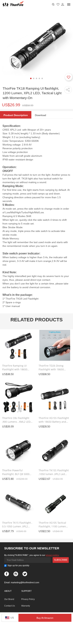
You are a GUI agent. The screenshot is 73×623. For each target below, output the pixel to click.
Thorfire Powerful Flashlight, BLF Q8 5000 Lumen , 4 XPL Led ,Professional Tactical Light (15, 472)
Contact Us (9, 606)
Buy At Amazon (44, 617)
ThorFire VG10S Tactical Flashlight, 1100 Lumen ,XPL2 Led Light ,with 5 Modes (52, 524)
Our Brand (9, 599)
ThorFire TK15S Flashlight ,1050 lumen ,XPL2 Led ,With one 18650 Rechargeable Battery (54, 472)
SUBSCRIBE (61, 560)
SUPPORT (26, 591)
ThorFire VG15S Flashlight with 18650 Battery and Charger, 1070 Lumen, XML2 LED (54, 420)
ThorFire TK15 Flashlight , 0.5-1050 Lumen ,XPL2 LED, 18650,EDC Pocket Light (17, 524)
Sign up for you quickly (18, 565)
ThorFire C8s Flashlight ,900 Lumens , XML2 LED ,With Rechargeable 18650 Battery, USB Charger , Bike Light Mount (16, 420)
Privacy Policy (28, 599)
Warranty (25, 606)
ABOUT (8, 591)
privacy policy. (52, 555)
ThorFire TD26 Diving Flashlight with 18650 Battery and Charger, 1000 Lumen (51, 367)
